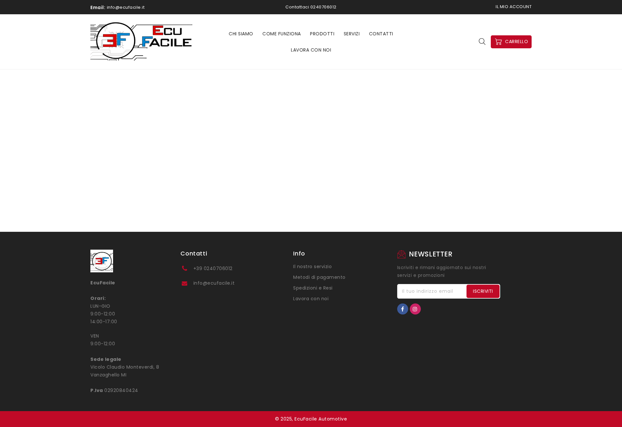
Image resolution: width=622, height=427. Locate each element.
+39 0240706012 (213, 268)
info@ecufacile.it (214, 283)
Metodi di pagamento (319, 277)
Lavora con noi (310, 298)
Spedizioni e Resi (313, 288)
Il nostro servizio (312, 266)
